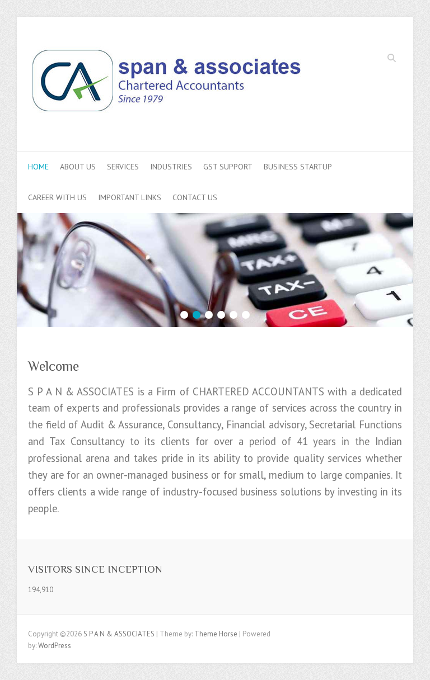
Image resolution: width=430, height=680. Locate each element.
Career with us (57, 197)
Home (38, 167)
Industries (171, 167)
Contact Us (194, 197)
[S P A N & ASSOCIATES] (166, 84)
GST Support (228, 167)
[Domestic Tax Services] (215, 218)
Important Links (129, 197)
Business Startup (298, 167)
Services (123, 167)
